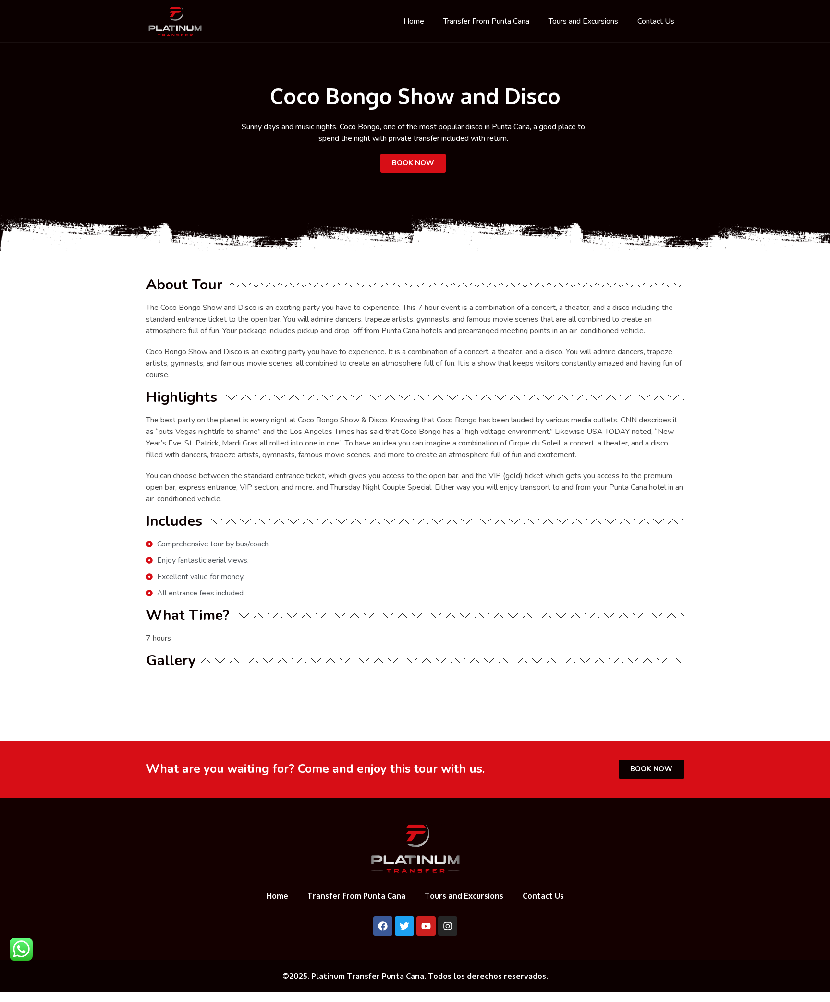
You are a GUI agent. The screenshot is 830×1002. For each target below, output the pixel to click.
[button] (413, 163)
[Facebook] (382, 926)
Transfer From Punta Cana (486, 21)
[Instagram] (447, 926)
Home (413, 21)
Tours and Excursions (583, 21)
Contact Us (655, 21)
